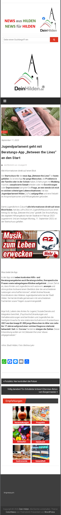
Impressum (9, 493)
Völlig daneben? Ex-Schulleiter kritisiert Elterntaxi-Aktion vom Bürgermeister (33, 390)
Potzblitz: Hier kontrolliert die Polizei (21, 381)
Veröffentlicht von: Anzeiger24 (15, 165)
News (4, 132)
